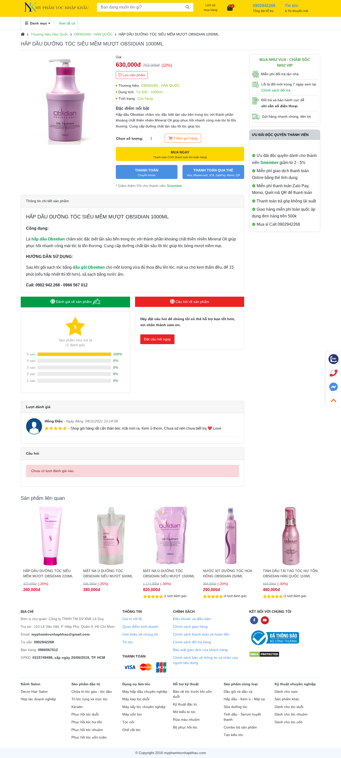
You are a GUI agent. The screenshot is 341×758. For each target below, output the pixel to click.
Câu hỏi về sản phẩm (191, 302)
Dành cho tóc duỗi (289, 707)
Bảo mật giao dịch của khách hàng (200, 650)
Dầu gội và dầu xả (238, 692)
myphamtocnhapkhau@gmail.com (60, 634)
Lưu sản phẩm (134, 75)
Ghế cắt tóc (131, 730)
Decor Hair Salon (34, 692)
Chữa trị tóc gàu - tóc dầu (91, 692)
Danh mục (38, 23)
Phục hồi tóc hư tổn (86, 722)
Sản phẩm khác (287, 699)
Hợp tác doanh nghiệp (38, 699)
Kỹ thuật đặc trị (185, 704)
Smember (174, 186)
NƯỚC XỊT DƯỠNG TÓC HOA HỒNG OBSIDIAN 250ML (227, 573)
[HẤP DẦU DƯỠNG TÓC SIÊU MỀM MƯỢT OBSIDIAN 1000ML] (66, 99)
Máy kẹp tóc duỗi (135, 699)
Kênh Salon (30, 684)
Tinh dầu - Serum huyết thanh (242, 717)
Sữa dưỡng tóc (235, 707)
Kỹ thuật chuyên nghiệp (295, 684)
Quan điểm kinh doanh (140, 627)
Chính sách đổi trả (275, 90)
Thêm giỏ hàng (184, 138)
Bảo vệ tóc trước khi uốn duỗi (192, 694)
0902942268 (44, 642)
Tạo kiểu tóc (233, 735)
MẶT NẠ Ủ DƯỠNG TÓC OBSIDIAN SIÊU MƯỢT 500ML (108, 573)
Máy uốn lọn (132, 714)
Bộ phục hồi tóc (185, 727)
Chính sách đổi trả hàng (192, 642)
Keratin (77, 707)
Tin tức (127, 642)
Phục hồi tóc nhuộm (87, 730)
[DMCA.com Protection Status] (264, 654)
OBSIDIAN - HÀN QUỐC (93, 34)
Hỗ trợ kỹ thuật (186, 684)
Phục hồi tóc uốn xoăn (89, 737)
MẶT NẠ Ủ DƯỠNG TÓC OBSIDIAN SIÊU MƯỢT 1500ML (169, 573)
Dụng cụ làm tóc (136, 684)
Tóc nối (128, 722)
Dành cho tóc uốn (289, 722)
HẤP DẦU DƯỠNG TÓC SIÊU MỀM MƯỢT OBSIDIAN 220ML (48, 573)
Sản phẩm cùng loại (241, 684)
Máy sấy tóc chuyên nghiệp (144, 707)
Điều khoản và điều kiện (192, 619)
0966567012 (48, 650)
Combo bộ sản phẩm (240, 727)
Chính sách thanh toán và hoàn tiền (201, 634)
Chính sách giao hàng (190, 627)
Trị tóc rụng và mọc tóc (89, 699)
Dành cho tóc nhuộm (291, 714)
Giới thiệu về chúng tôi (140, 634)
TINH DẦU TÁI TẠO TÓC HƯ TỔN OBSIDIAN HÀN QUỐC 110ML (290, 573)
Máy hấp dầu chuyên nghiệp (144, 692)
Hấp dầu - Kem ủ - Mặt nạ (244, 699)
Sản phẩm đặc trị (85, 684)
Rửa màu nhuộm (186, 720)
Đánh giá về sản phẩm (74, 302)
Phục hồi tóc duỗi (85, 714)
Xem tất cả (67, 23)
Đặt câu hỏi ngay (157, 339)
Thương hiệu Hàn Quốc (49, 34)
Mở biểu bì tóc (184, 712)
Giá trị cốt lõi (132, 619)
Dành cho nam (286, 692)
